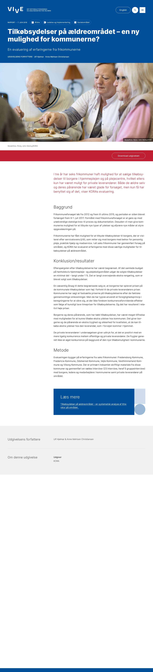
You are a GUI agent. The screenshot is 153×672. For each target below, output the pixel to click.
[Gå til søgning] (135, 10)
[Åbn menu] (142, 10)
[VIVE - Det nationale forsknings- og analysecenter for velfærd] (29, 10)
